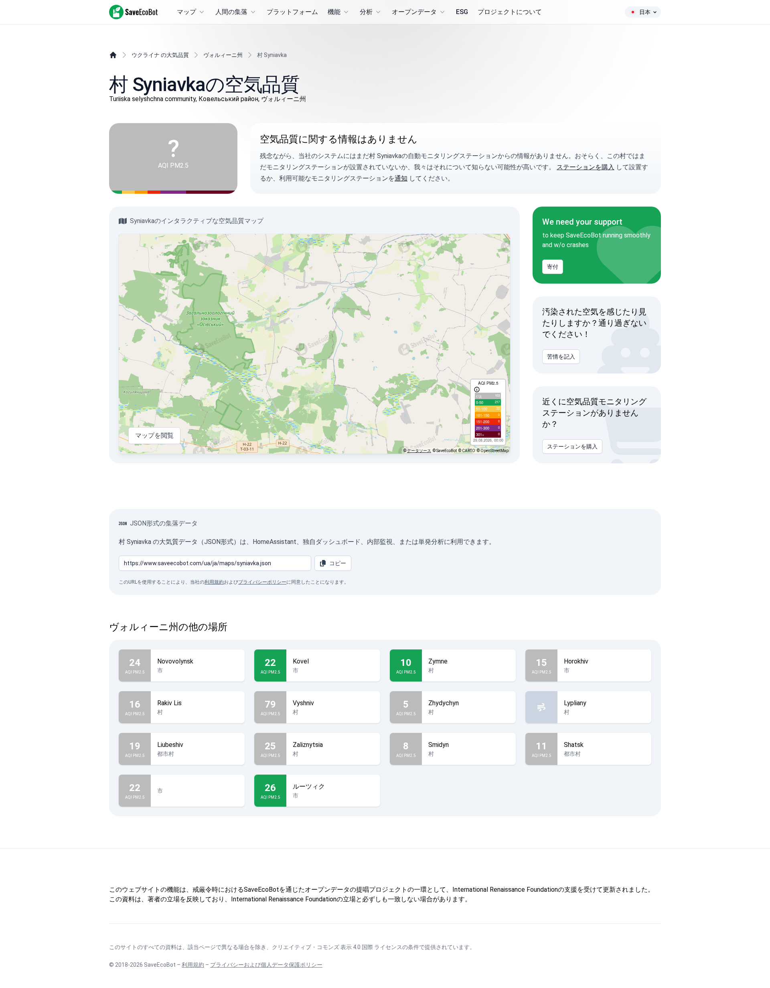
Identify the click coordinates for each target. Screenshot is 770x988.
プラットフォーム (292, 12)
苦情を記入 (561, 356)
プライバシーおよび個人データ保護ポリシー (266, 965)
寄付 (552, 267)
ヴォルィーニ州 (223, 55)
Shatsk (574, 745)
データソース (419, 450)
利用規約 (214, 582)
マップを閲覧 (154, 435)
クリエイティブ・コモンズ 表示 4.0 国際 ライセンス (337, 947)
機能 (334, 12)
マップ (186, 12)
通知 (401, 178)
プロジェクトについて (510, 12)
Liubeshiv (170, 745)
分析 (366, 12)
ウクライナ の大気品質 (160, 55)
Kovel (301, 661)
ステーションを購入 (585, 167)
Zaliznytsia (308, 745)
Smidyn (438, 745)
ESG (462, 12)
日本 (644, 12)
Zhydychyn (443, 703)
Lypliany (575, 703)
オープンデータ (414, 12)
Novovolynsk (175, 661)
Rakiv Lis (169, 703)
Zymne (438, 661)
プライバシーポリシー (262, 582)
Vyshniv (303, 703)
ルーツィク (309, 786)
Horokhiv (576, 661)
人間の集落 (231, 12)
